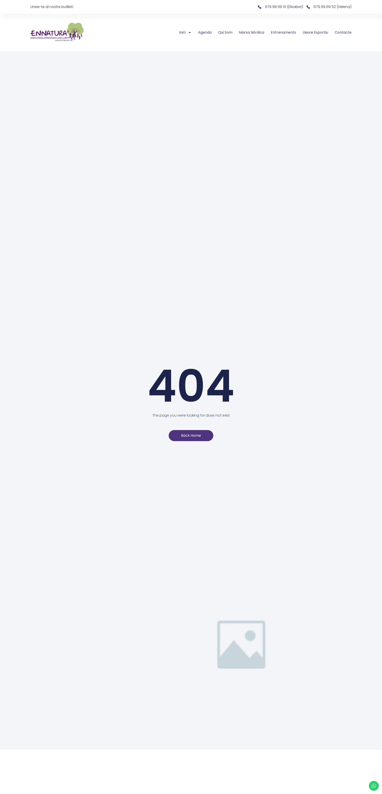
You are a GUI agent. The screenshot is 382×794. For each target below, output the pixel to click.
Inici (182, 32)
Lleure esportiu (315, 32)
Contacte (343, 32)
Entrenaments (283, 32)
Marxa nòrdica (251, 32)
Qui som (225, 32)
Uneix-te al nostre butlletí (52, 6)
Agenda (205, 32)
